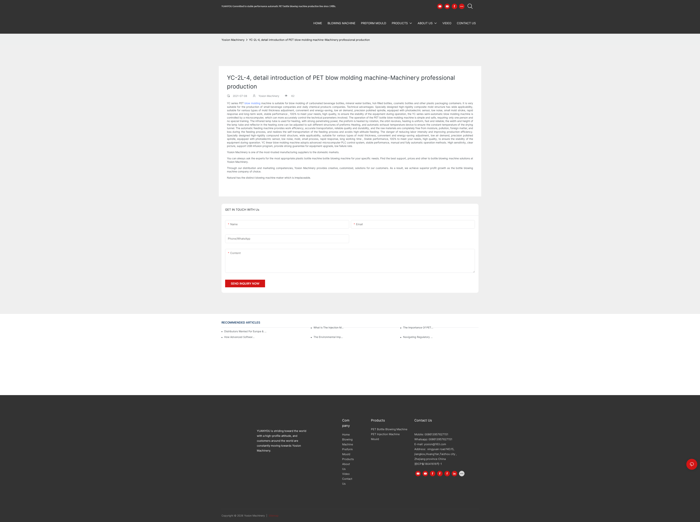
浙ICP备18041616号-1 (428, 464)
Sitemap (273, 515)
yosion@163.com (435, 444)
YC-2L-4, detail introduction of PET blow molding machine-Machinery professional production (309, 40)
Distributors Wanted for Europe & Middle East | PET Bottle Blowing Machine (246, 331)
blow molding (252, 103)
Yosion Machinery (232, 40)
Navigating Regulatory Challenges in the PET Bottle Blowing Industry (418, 336)
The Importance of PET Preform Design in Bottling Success (418, 327)
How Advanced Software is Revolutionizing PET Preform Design (239, 336)
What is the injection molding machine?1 (329, 327)
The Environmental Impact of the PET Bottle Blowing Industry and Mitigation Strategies (329, 336)
